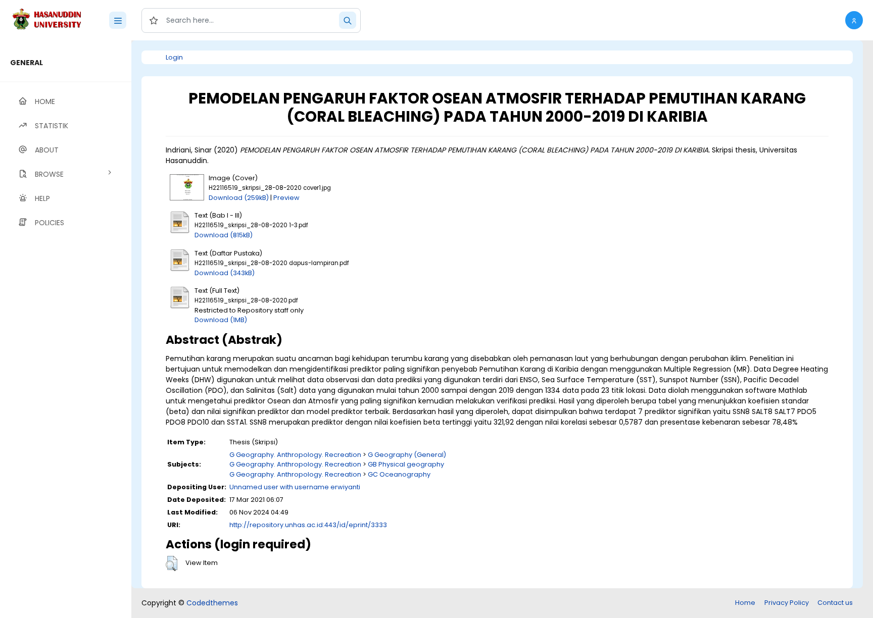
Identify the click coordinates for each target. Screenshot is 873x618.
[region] (65, 329)
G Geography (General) (407, 454)
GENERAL (26, 63)
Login (174, 57)
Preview (286, 197)
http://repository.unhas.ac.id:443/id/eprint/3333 (308, 525)
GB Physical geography (406, 464)
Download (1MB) (221, 320)
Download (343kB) (225, 273)
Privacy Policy (786, 602)
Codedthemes (212, 603)
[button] (854, 20)
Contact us (835, 602)
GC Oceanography (399, 474)
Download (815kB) (224, 235)
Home (745, 602)
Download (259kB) (239, 197)
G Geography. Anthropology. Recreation (295, 454)
